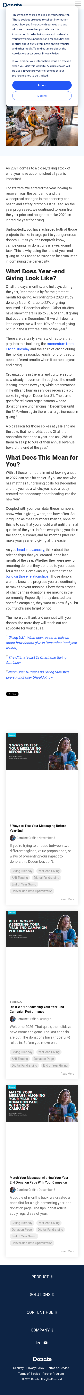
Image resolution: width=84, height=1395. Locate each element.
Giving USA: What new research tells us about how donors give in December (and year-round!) (42, 642)
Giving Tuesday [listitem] (22, 871)
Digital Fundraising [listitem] (46, 878)
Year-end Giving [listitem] (49, 871)
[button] (78, 4)
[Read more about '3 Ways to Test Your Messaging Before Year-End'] (42, 774)
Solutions (40, 1294)
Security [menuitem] (18, 1368)
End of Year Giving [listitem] (24, 884)
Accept (42, 85)
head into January (30, 550)
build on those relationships (27, 576)
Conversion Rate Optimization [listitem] (32, 891)
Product (40, 1276)
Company (40, 1330)
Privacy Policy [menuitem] (35, 1368)
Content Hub (40, 1312)
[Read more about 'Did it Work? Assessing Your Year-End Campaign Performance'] (42, 952)
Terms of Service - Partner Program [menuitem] (41, 1373)
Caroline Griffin (26, 838)
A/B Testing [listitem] (20, 878)
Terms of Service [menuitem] (58, 1368)
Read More (67, 899)
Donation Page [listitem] (44, 1059)
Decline (42, 95)
